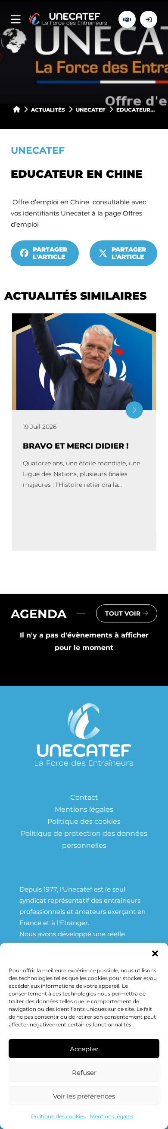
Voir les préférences (84, 1096)
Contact (84, 796)
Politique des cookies (58, 1116)
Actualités (48, 109)
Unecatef (91, 109)
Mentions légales (111, 1116)
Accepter (84, 1048)
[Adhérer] (127, 19)
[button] (155, 953)
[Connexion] (148, 19)
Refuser (84, 1072)
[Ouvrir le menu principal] (16, 19)
